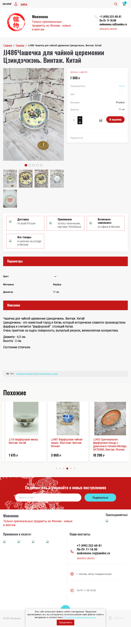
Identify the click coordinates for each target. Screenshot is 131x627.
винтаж (28, 373)
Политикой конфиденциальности (80, 617)
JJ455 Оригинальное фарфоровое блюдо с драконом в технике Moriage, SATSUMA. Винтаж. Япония (65, 444)
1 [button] (56, 468)
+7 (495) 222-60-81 (110, 16)
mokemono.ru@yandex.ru (113, 24)
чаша (55, 373)
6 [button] (74, 468)
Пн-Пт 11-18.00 (108, 20)
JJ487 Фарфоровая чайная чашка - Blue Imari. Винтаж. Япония (22, 443)
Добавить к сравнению (101, 120)
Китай (122, 86)
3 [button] (63, 468)
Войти (24, 4)
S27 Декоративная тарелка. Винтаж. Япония (107, 441)
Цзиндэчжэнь (45, 373)
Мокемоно (40, 16)
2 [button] (60, 468)
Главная (7, 45)
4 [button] (67, 468)
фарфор (20, 373)
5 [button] (70, 468)
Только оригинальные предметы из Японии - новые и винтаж (51, 25)
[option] (23, 431)
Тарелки (20, 45)
